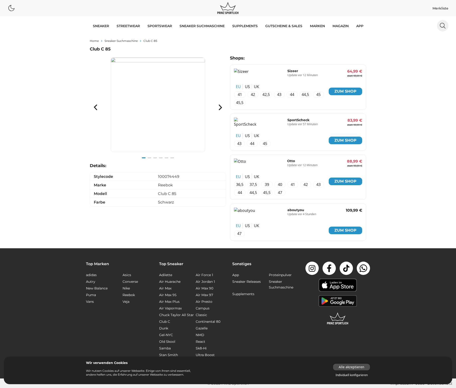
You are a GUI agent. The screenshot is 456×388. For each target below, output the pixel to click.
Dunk (163, 328)
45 (318, 94)
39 (267, 184)
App (359, 26)
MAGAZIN (340, 26)
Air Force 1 (204, 275)
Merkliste (440, 8)
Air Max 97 (204, 295)
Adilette (165, 275)
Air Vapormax (170, 308)
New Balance (97, 288)
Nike (126, 288)
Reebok (129, 295)
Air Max (165, 288)
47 (280, 192)
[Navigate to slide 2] (149, 157)
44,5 (305, 94)
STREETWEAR (128, 26)
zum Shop (345, 91)
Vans (90, 301)
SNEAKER (101, 26)
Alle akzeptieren (351, 367)
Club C (164, 321)
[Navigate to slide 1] (144, 157)
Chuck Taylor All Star (176, 315)
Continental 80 (208, 321)
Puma (91, 295)
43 (279, 94)
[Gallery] (158, 107)
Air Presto (204, 301)
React (200, 341)
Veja (126, 301)
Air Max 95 (167, 295)
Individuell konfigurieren (352, 375)
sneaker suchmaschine (121, 41)
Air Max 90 (204, 288)
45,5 (239, 102)
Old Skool (167, 341)
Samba (165, 348)
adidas (91, 275)
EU (238, 86)
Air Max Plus (169, 301)
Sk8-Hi (201, 348)
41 (240, 94)
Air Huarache (169, 281)
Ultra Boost (205, 355)
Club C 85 (150, 41)
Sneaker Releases (246, 281)
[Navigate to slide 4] (161, 157)
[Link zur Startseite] (337, 318)
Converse (130, 281)
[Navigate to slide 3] (155, 157)
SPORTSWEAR (159, 26)
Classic (201, 315)
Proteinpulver (280, 275)
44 (292, 94)
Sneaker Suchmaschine (202, 26)
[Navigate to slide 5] (166, 157)
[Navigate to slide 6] (172, 157)
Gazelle (202, 328)
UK (256, 86)
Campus (202, 308)
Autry (90, 281)
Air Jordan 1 (205, 281)
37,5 (253, 184)
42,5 (266, 94)
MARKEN (317, 26)
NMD (200, 335)
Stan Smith (168, 355)
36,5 (239, 184)
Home (94, 41)
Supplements (245, 26)
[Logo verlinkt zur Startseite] (227, 8)
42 (253, 94)
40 (280, 184)
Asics (127, 275)
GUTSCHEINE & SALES (283, 26)
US (247, 86)
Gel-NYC (166, 335)
